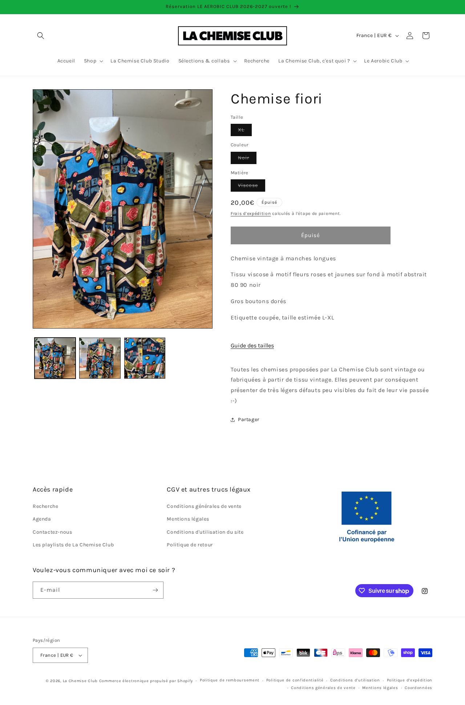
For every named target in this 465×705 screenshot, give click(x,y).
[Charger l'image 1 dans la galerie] (55, 358)
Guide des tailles (252, 345)
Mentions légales (188, 519)
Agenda (42, 519)
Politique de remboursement (229, 680)
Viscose (251, 187)
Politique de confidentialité (295, 680)
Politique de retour (190, 545)
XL (245, 131)
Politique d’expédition (409, 680)
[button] (41, 36)
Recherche (45, 506)
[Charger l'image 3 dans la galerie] (144, 358)
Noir (247, 159)
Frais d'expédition (251, 213)
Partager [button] (248, 419)
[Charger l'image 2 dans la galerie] (99, 358)
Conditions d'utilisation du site (205, 532)
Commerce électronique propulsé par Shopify (146, 680)
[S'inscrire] (155, 590)
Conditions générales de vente (204, 506)
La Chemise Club (80, 680)
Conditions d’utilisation (355, 680)
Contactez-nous (52, 532)
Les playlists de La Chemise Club (73, 545)
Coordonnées (418, 687)
